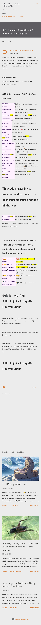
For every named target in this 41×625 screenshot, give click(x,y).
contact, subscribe (8, 16)
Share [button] (34, 388)
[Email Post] (3, 388)
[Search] (32, 3)
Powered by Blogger (22, 619)
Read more (34, 505)
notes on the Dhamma (11, 5)
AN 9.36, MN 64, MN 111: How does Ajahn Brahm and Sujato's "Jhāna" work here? (20, 546)
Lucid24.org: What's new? (14, 484)
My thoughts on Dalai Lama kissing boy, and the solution (19, 585)
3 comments (13, 505)
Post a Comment (15, 571)
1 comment (13, 608)
